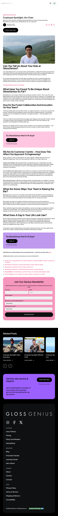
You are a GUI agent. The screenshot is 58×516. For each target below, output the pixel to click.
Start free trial (10, 30)
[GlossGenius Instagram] (7, 422)
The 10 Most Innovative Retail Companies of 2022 (25, 274)
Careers (9, 476)
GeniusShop (10, 443)
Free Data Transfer (12, 456)
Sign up (11, 140)
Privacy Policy (11, 488)
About (8, 472)
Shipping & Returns (13, 496)
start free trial (44, 380)
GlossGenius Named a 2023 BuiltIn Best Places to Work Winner (24, 269)
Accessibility (10, 500)
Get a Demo (10, 463)
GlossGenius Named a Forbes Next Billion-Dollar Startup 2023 (24, 264)
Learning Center (12, 459)
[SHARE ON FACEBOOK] (49, 25)
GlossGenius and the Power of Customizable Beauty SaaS (27, 272)
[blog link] (13, 349)
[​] (50, 3)
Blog (7, 452)
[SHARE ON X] (51, 25)
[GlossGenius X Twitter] (21, 422)
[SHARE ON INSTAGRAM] (47, 25)
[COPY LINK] (54, 25)
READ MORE (7, 360)
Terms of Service (12, 492)
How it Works (11, 432)
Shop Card (13, 439)
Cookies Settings (34, 508)
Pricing (8, 435)
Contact (9, 480)
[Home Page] (7, 3)
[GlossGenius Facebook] (14, 422)
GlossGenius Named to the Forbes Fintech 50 (19, 267)
